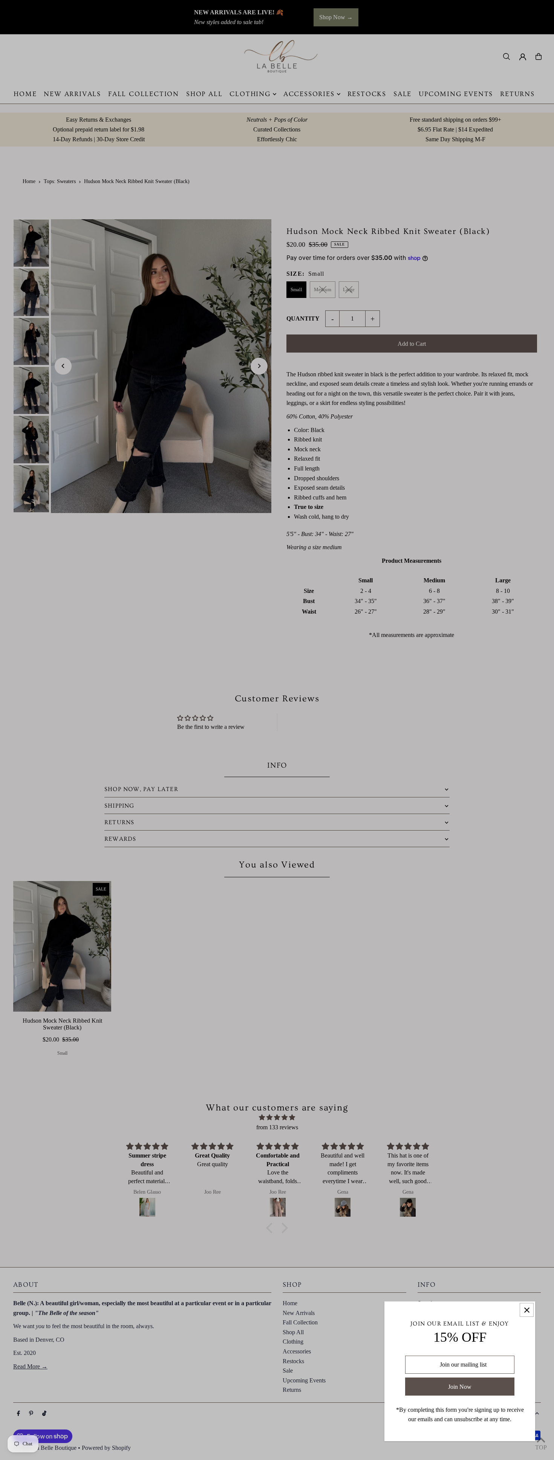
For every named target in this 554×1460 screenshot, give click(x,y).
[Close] (526, 1309)
